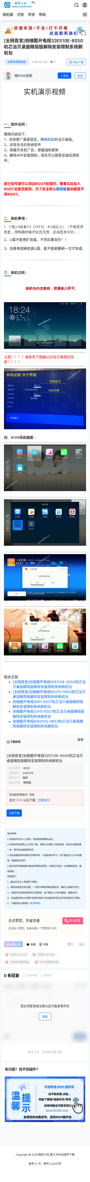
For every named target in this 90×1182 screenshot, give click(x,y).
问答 (20, 14)
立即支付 (44, 800)
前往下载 (78, 62)
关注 (65, 76)
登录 (45, 1016)
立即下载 (14, 813)
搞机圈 (8, 14)
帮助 (42, 14)
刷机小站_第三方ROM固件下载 (56, 1154)
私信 (80, 76)
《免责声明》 (34, 903)
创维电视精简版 (16, 62)
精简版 (49, 139)
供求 (31, 14)
